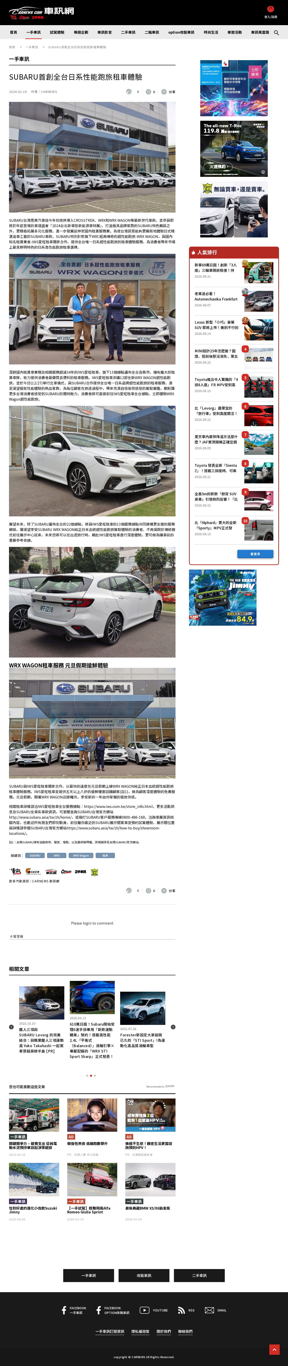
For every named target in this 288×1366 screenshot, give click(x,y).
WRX (57, 855)
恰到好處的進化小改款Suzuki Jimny (33, 1210)
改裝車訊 (144, 1275)
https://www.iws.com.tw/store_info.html (118, 806)
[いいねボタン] (130, 91)
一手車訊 (31, 47)
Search (274, 32)
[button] (87, 1076)
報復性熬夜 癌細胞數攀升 (87, 1144)
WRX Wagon (81, 855)
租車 (105, 855)
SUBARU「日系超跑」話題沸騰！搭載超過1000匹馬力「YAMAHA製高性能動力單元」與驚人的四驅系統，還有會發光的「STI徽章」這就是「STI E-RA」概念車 (92, 1045)
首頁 (12, 47)
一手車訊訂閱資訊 (109, 1331)
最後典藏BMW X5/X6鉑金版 (147, 1208)
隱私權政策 (140, 1331)
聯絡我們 (185, 1331)
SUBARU (35, 855)
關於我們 (164, 1331)
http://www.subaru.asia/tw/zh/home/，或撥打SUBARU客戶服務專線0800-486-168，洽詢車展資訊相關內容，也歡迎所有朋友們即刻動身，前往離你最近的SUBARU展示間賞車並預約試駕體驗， (91, 819)
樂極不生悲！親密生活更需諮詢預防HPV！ (148, 1145)
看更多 (255, 554)
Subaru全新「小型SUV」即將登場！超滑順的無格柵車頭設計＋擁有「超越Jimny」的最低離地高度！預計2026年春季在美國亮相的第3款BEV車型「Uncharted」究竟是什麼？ (142, 1045)
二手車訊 (199, 1275)
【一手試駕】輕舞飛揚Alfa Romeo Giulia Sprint (88, 1210)
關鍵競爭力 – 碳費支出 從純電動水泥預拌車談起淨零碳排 (33, 1145)
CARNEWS (49, 91)
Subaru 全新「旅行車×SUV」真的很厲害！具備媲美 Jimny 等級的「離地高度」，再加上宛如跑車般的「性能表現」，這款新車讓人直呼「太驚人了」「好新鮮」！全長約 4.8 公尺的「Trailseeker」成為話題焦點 (41, 1045)
